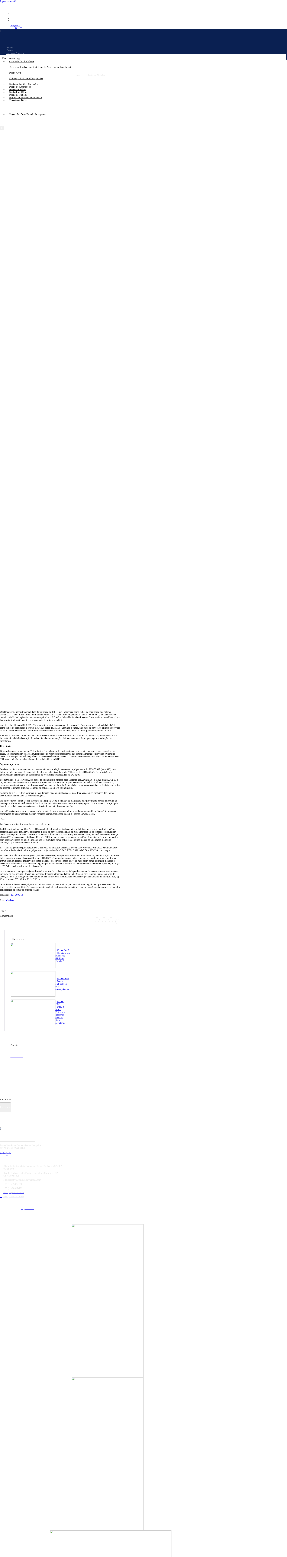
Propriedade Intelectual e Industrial (25, 97)
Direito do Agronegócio (20, 86)
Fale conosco (8, 58)
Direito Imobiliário (17, 92)
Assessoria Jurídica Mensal (21, 61)
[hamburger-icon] (284, 46)
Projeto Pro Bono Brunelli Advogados (27, 114)
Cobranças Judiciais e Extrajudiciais (26, 78)
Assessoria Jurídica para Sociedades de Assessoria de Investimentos (41, 67)
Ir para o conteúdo (8, 1)
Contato (10, 122)
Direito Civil (15, 72)
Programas (12, 108)
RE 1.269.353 (16, 895)
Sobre (10, 50)
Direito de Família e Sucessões (23, 84)
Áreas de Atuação (15, 53)
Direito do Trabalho (18, 95)
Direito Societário (17, 89)
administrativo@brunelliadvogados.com (29, 13)
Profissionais (13, 106)
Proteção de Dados (18, 100)
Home (10, 47)
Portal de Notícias (15, 120)
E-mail (3, 1099)
